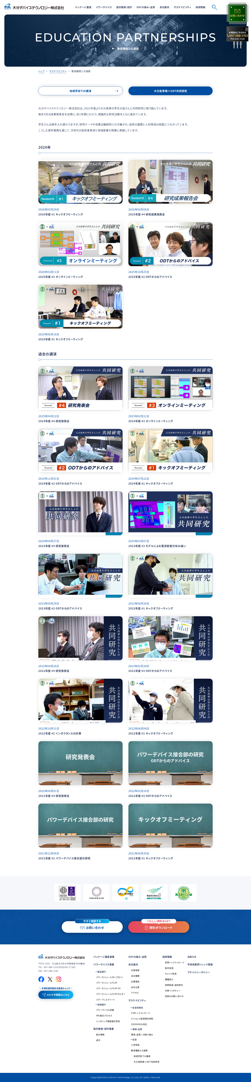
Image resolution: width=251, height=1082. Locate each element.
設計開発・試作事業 (103, 1028)
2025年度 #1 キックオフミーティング (60, 339)
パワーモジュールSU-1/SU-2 (109, 977)
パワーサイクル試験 (105, 1009)
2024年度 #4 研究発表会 (53, 421)
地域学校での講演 (142, 1056)
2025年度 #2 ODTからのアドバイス (150, 277)
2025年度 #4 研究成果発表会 (146, 214)
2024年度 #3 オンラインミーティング (150, 421)
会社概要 (135, 975)
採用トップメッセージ (174, 962)
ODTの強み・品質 (146, 7)
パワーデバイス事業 (103, 964)
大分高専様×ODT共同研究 (146, 1061)
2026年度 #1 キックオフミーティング (60, 214)
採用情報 (167, 956)
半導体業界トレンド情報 (200, 964)
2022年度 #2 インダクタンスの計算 (59, 733)
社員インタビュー (173, 990)
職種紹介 (169, 979)
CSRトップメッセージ (140, 1012)
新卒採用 (169, 968)
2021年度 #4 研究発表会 (53, 796)
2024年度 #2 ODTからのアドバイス (60, 483)
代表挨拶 (135, 970)
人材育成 (135, 1044)
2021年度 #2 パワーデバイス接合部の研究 (64, 858)
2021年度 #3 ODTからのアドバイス (150, 796)
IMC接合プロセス (104, 1015)
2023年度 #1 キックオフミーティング (150, 608)
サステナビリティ (58, 71)
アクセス (135, 992)
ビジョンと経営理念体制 (142, 1018)
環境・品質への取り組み (142, 1034)
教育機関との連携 (139, 1050)
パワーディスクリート (105, 999)
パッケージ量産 (83, 7)
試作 (98, 1040)
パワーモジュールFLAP (106, 982)
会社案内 (133, 964)
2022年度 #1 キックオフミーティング (150, 733)
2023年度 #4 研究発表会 (53, 546)
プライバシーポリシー (198, 972)
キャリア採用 (171, 973)
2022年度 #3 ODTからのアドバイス (150, 671)
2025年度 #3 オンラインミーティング (60, 277)
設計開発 (100, 1034)
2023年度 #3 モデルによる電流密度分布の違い (157, 546)
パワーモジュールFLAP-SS (108, 988)
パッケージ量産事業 (103, 956)
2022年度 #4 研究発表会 (53, 671)
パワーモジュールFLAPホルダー (111, 993)
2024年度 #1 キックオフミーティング (150, 483)
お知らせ (191, 956)
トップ (41, 71)
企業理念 (135, 981)
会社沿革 (135, 987)
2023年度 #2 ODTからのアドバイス (60, 608)
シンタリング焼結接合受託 (108, 1021)
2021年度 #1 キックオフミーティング (150, 858)
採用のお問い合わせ (174, 996)
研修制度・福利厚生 (174, 984)
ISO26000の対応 (139, 1024)
